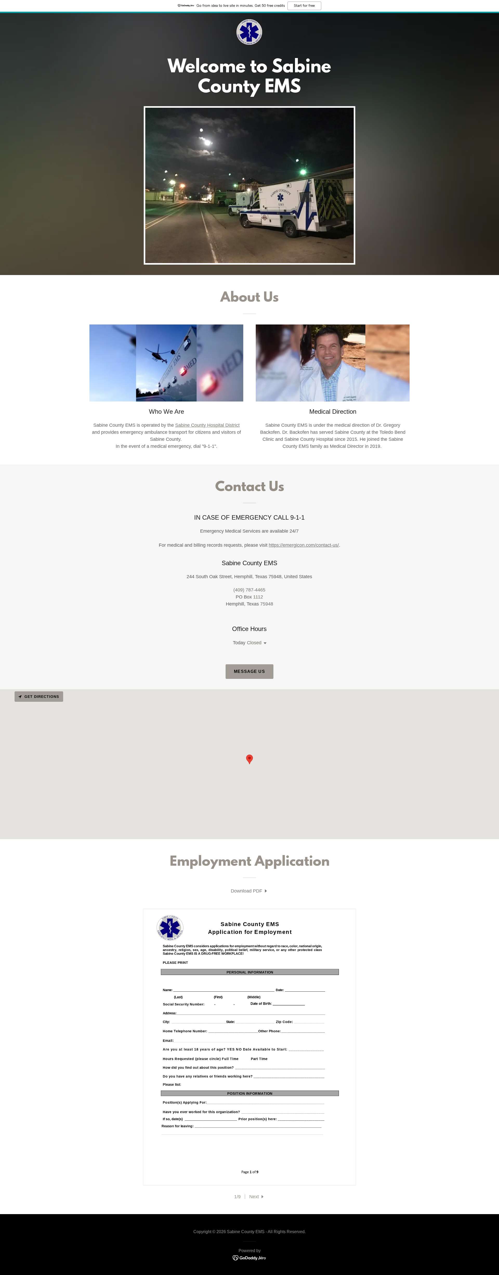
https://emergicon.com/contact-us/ (304, 545)
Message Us (249, 671)
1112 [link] (258, 597)
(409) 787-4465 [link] (249, 589)
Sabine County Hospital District (207, 425)
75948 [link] (266, 604)
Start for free (304, 6)
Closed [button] (254, 642)
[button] (264, 643)
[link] (249, 32)
